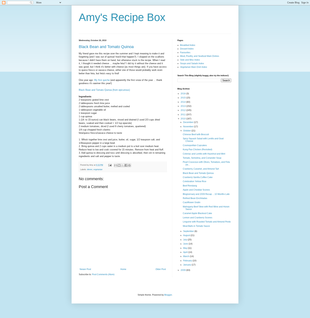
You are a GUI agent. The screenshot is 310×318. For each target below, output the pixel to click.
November (188, 126)
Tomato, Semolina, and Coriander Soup (202, 158)
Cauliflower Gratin (191, 202)
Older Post (161, 269)
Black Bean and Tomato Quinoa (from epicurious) (104, 90)
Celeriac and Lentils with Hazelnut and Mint (204, 154)
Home (123, 269)
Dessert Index (187, 49)
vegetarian (97, 169)
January (187, 265)
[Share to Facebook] (126, 165)
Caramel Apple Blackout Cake (197, 213)
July (185, 239)
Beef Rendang (190, 185)
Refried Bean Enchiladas (195, 198)
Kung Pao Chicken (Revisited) (197, 149)
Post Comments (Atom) (103, 274)
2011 (183, 114)
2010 (183, 118)
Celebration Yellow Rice (194, 181)
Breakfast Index (187, 45)
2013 (183, 106)
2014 (183, 102)
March (186, 256)
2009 (183, 270)
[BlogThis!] (119, 165)
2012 (183, 110)
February (187, 260)
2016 (183, 93)
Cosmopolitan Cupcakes (195, 145)
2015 (183, 97)
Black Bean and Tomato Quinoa (106, 46)
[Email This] (116, 165)
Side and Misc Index (190, 60)
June (186, 244)
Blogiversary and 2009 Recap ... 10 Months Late (206, 194)
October (187, 130)
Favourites (185, 52)
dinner (89, 169)
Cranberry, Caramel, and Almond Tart (201, 169)
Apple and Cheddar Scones (196, 190)
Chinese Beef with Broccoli (196, 134)
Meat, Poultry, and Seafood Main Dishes (199, 56)
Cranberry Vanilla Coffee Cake (198, 177)
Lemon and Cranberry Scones (197, 217)
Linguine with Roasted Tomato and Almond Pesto (207, 221)
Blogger (168, 295)
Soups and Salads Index (192, 63)
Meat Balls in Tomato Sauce (196, 226)
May (185, 248)
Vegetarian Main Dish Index (193, 67)
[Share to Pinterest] (129, 165)
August (187, 235)
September (188, 231)
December (188, 122)
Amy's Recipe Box (122, 17)
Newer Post (85, 269)
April (185, 252)
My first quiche (102, 80)
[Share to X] (122, 165)
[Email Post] (109, 165)
